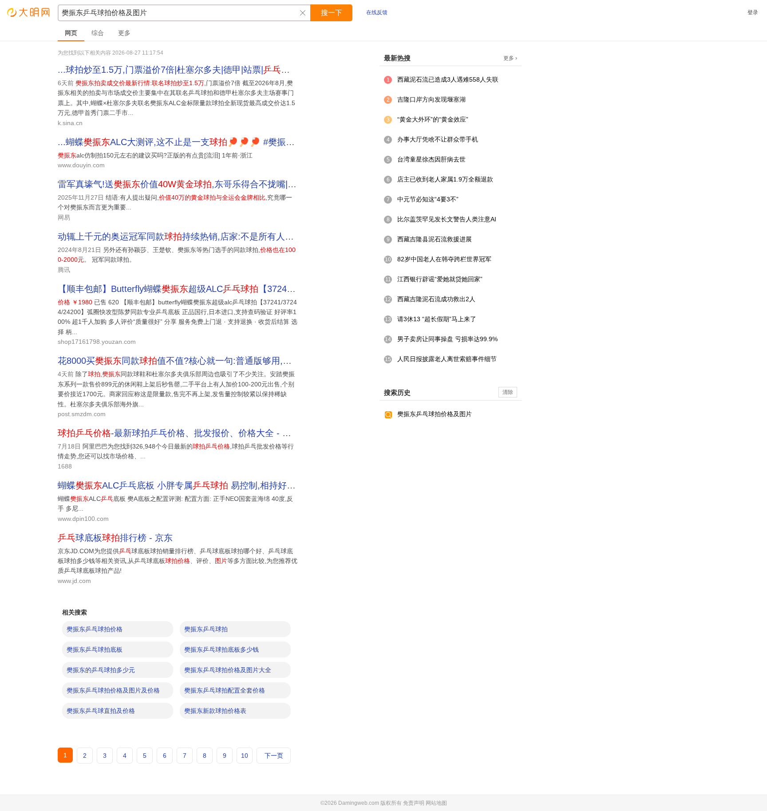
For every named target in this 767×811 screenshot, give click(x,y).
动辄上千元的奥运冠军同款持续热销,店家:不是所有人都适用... (189, 236)
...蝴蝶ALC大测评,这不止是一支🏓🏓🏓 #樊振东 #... (184, 142)
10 (244, 755)
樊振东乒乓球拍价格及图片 (434, 413)
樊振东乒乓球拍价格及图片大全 (227, 669)
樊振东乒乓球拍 (206, 629)
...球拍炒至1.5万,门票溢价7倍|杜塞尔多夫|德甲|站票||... (183, 70)
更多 (124, 32)
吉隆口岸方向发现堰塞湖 (431, 99)
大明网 (28, 12)
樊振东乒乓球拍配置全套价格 (224, 690)
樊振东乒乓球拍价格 (95, 629)
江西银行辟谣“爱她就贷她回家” (439, 279)
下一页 (274, 755)
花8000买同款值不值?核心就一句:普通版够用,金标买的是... (196, 361)
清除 (507, 392)
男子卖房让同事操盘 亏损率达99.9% (447, 339)
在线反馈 (376, 12)
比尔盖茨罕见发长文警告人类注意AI (446, 219)
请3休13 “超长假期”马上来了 (436, 319)
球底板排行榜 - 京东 (115, 538)
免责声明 (413, 803)
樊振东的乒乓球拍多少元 (101, 669)
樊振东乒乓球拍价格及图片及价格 (113, 690)
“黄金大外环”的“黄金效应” (432, 119)
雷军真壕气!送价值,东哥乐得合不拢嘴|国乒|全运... (195, 184)
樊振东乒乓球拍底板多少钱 (221, 649)
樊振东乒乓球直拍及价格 (101, 710)
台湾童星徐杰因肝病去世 (431, 159)
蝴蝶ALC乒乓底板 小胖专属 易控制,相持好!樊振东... (191, 485)
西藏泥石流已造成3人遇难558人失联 (447, 79)
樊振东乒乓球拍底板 (95, 649)
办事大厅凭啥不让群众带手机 (437, 139)
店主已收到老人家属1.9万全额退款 (445, 179)
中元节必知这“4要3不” (428, 199)
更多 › (510, 58)
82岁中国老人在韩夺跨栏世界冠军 (444, 259)
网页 (71, 32)
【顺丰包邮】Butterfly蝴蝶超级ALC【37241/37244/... (193, 289)
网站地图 (436, 803)
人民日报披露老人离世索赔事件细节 (447, 358)
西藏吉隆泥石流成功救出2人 (436, 299)
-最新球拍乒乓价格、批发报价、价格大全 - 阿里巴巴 (188, 433)
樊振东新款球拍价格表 (215, 710)
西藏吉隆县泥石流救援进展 (434, 239)
